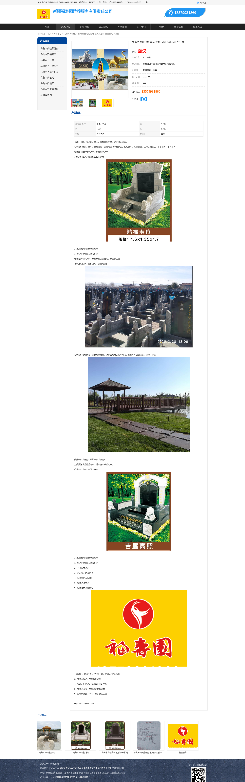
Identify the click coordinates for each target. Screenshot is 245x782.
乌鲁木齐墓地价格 (49, 72)
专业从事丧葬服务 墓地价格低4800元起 (90, 753)
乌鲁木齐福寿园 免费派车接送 (54, 753)
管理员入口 (75, 777)
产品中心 (65, 27)
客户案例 (159, 27)
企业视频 (84, 27)
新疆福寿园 (46, 95)
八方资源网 (56, 777)
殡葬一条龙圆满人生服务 (156, 753)
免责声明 (65, 777)
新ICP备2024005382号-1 (70, 768)
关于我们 (141, 27)
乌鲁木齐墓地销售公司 (190, 753)
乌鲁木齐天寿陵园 (49, 89)
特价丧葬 (122, 753)
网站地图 (84, 777)
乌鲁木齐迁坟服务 (49, 66)
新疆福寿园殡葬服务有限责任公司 (96, 768)
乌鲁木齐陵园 (47, 83)
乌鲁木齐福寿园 (48, 54)
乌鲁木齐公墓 (70, 34)
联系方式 (197, 27)
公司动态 (103, 27)
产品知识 (122, 27)
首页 (47, 27)
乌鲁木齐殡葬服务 (49, 48)
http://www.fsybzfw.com (84, 704)
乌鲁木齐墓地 (47, 77)
